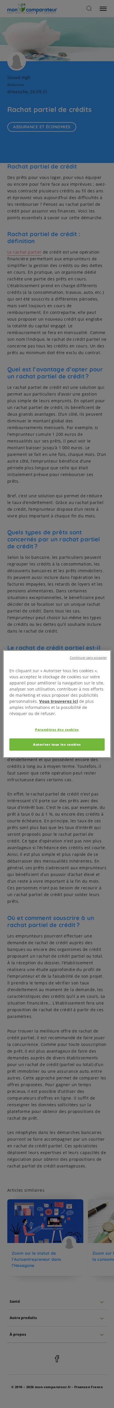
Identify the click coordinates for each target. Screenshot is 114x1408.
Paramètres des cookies (57, 729)
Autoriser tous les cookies (57, 744)
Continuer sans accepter (88, 658)
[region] (57, 704)
